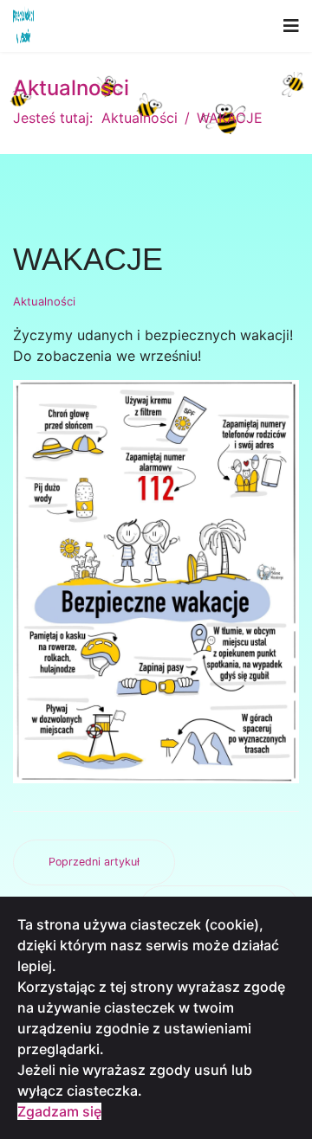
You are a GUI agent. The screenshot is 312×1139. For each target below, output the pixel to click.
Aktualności (44, 301)
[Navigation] (291, 26)
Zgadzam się (59, 1111)
